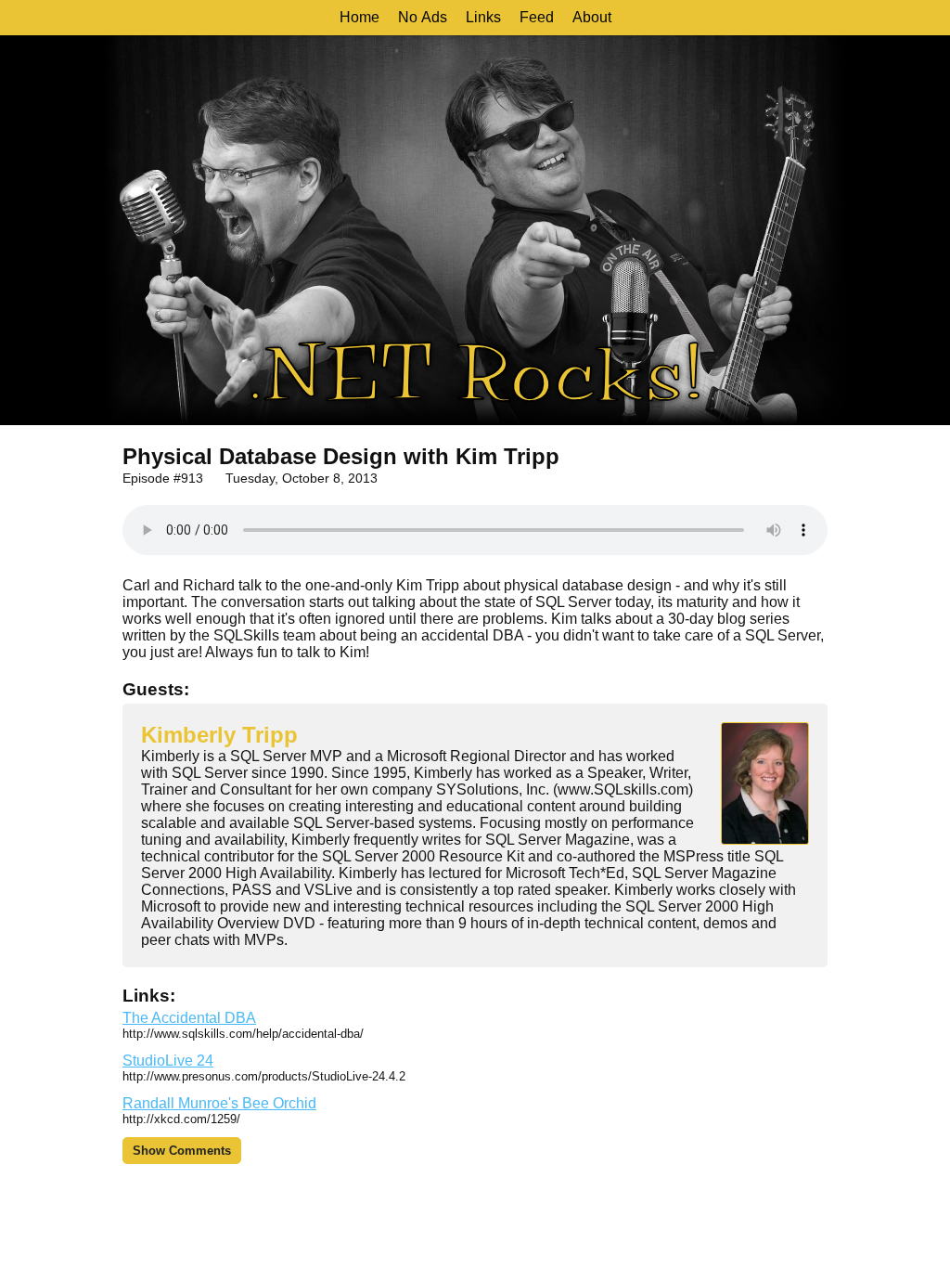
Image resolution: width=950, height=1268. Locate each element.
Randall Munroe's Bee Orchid (219, 1103)
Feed (537, 17)
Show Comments (182, 1151)
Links (483, 17)
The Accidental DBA (189, 1018)
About (591, 17)
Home (359, 17)
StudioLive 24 (167, 1060)
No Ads (422, 17)
